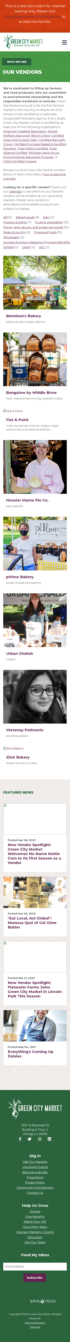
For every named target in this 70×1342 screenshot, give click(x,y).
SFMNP (8, 247)
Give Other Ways (35, 1227)
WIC (42, 247)
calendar (15, 191)
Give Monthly (35, 1216)
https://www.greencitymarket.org (33, 16)
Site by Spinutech (35, 1322)
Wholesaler (11, 237)
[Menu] (64, 42)
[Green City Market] (35, 1109)
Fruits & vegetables (49, 222)
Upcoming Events (35, 1167)
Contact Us (35, 1193)
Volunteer (35, 1237)
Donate (35, 1211)
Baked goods (25, 217)
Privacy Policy (35, 1182)
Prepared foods (45, 232)
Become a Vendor (35, 1172)
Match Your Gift (35, 1221)
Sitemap (35, 1327)
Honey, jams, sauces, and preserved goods (33, 227)
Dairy (46, 217)
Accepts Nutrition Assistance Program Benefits (36, 242)
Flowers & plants (15, 222)
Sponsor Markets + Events (35, 1232)
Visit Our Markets (35, 1162)
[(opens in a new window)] (42, 1301)
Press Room (35, 1177)
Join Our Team (35, 1242)
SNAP (26, 247)
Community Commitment (35, 1187)
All (5, 217)
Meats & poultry (14, 232)
